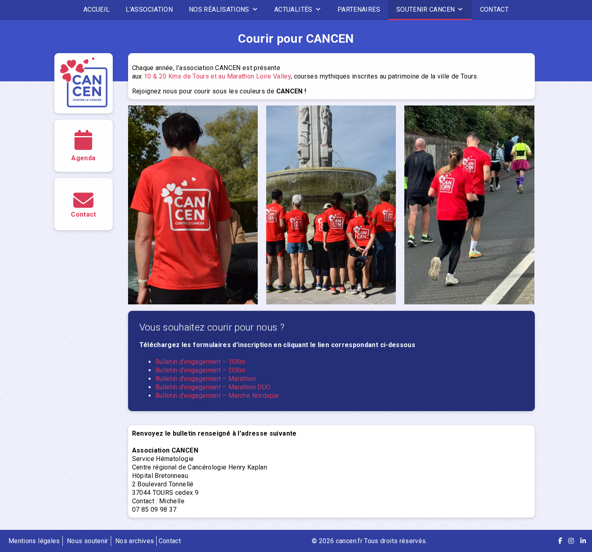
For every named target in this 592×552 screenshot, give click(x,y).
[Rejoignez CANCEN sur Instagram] (571, 541)
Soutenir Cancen (425, 9)
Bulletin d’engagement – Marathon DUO (213, 387)
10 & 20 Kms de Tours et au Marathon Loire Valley (216, 76)
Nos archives (134, 541)
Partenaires (358, 9)
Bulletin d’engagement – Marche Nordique (217, 395)
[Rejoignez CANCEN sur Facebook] (560, 541)
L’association (149, 9)
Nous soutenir (87, 541)
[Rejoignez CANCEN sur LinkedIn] (583, 541)
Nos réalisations (219, 9)
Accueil (96, 9)
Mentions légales (34, 541)
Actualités (293, 9)
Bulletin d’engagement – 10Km (200, 362)
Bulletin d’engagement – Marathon (205, 378)
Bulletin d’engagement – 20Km (200, 370)
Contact (494, 9)
